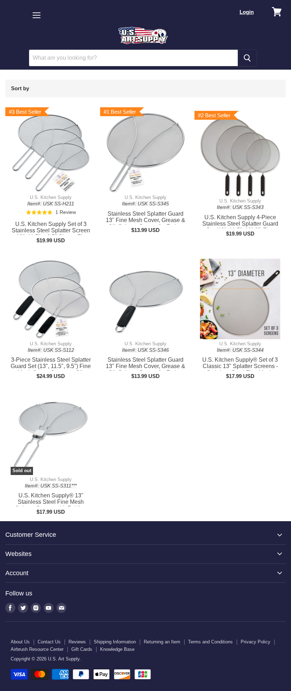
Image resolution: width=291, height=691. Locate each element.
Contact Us (49, 641)
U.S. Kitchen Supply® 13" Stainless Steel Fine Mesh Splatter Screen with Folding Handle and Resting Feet (51, 505)
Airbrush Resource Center (37, 649)
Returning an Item (162, 641)
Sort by (20, 88)
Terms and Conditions (210, 641)
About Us (20, 641)
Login (247, 12)
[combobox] (133, 58)
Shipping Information (115, 641)
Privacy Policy (255, 641)
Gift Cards (81, 649)
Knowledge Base (117, 649)
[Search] (247, 58)
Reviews (77, 641)
